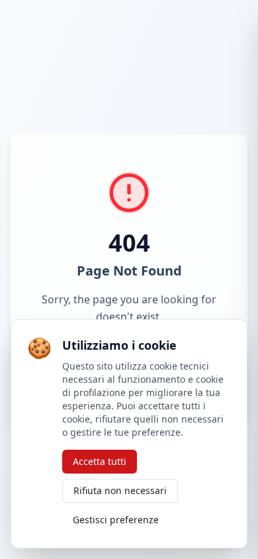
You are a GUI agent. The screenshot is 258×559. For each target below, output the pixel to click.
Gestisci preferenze (116, 519)
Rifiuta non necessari (120, 490)
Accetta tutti (99, 461)
